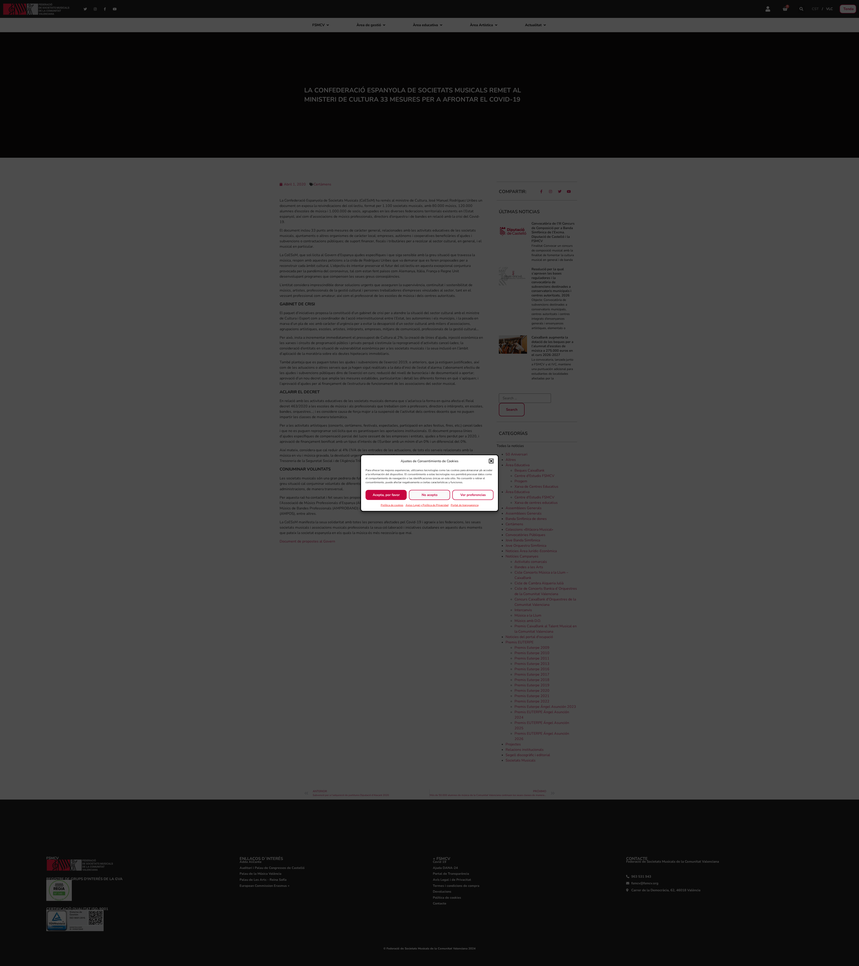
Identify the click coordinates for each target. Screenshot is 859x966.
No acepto (430, 495)
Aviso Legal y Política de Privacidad (427, 505)
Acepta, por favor (386, 495)
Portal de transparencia (464, 505)
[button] (491, 461)
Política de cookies (392, 505)
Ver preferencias (473, 495)
